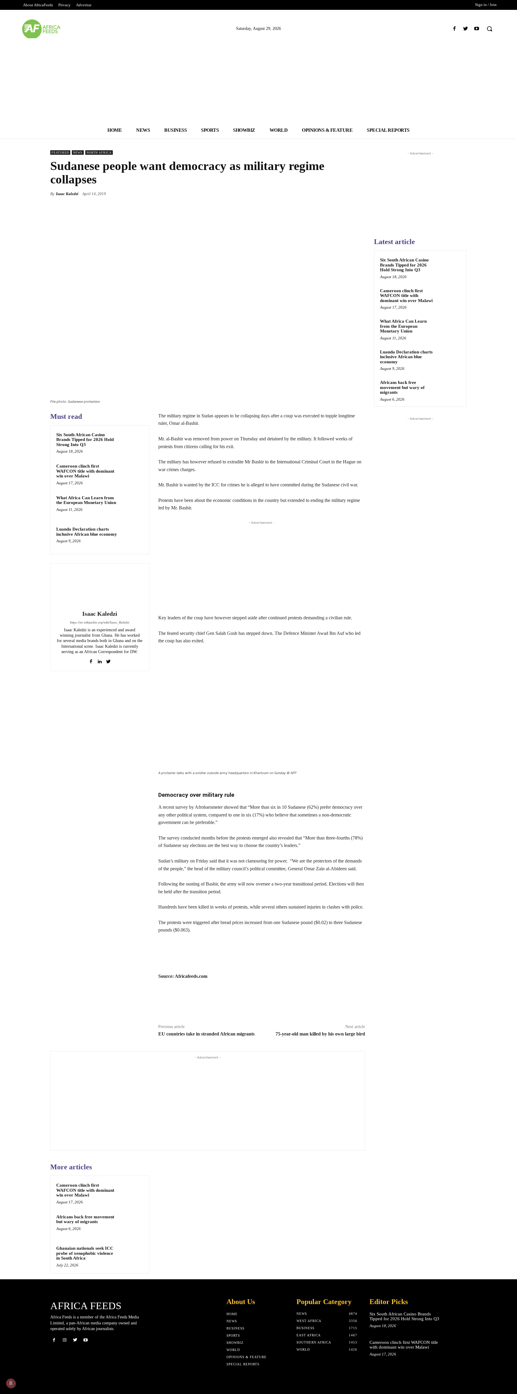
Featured (60, 152)
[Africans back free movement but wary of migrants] (132, 1224)
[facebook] (91, 660)
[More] (358, 194)
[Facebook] (454, 29)
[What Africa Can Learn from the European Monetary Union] (132, 505)
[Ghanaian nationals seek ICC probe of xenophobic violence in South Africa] (132, 1256)
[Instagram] (64, 1340)
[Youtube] (477, 29)
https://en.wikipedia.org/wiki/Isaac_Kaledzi (99, 622)
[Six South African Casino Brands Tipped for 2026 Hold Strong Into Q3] (132, 442)
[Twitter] (466, 29)
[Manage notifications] (11, 1383)
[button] (489, 29)
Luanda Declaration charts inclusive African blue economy (86, 532)
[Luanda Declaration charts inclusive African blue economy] (132, 537)
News (78, 152)
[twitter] (108, 660)
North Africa (99, 152)
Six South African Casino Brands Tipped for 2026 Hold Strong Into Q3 (85, 439)
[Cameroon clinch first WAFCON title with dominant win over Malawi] (132, 473)
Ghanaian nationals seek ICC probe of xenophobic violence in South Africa (84, 1253)
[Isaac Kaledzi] (100, 588)
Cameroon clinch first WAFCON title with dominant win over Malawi (85, 471)
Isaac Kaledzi (67, 194)
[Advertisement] (258, 80)
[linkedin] (100, 660)
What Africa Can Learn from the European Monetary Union (86, 500)
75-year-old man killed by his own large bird (320, 1033)
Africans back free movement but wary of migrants (85, 1219)
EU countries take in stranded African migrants (206, 1033)
